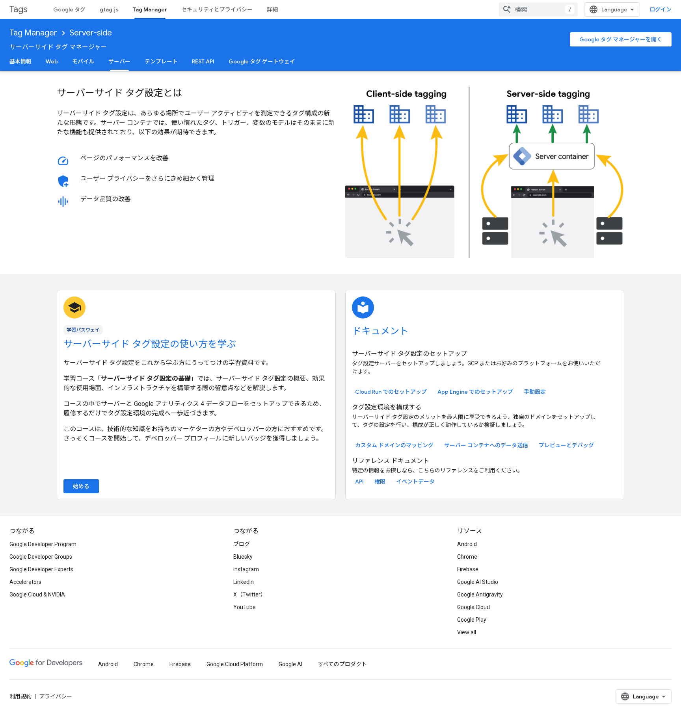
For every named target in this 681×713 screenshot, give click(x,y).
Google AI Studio (477, 582)
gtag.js (109, 9)
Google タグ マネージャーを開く (620, 39)
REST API (203, 61)
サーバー (119, 61)
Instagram (246, 569)
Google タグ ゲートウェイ (262, 61)
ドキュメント (380, 331)
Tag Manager (150, 9)
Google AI (290, 664)
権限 (379, 481)
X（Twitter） (249, 594)
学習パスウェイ (83, 330)
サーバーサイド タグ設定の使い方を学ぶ (149, 344)
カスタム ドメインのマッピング (394, 445)
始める (81, 486)
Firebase (467, 569)
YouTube (244, 607)
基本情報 (20, 61)
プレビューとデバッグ (566, 445)
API (359, 481)
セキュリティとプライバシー (217, 9)
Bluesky (243, 557)
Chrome (467, 557)
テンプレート (161, 61)
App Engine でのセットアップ (475, 391)
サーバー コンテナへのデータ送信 (486, 445)
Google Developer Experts (41, 569)
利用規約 (20, 696)
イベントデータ (415, 481)
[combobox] (538, 9)
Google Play (471, 620)
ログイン (660, 9)
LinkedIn (243, 582)
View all (466, 632)
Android (467, 544)
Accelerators (25, 582)
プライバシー (55, 696)
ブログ (241, 544)
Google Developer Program (42, 544)
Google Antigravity (480, 594)
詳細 (272, 9)
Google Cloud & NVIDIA (37, 594)
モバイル (83, 61)
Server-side (91, 33)
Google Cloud (473, 607)
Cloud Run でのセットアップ (391, 391)
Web (52, 61)
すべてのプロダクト (342, 664)
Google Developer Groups (40, 557)
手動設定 (535, 391)
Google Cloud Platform (235, 664)
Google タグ (69, 9)
